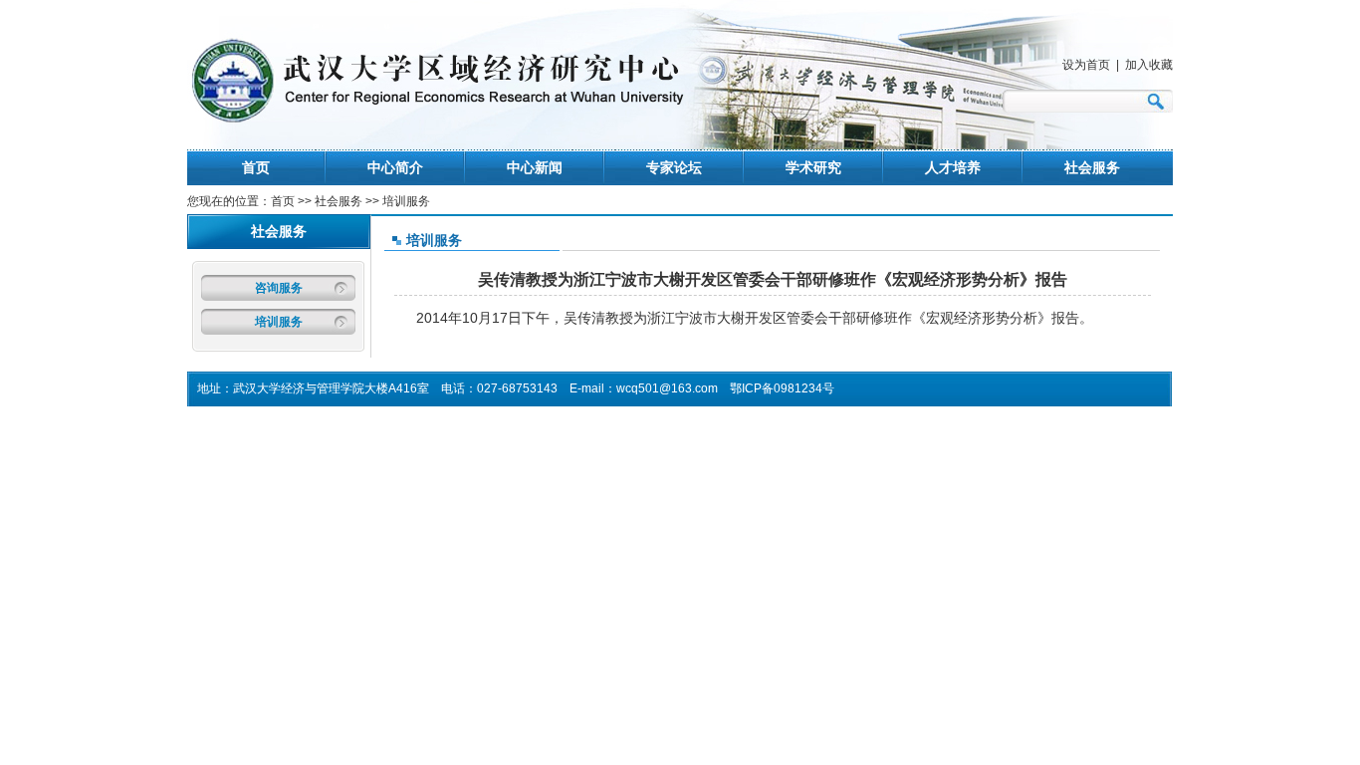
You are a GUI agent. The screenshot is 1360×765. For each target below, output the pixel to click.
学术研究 (813, 167)
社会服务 (1092, 167)
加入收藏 (1149, 65)
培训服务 (279, 322)
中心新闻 (535, 167)
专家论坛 (674, 167)
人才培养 (953, 167)
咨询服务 (279, 288)
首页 (256, 167)
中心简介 (395, 167)
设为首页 (1086, 65)
